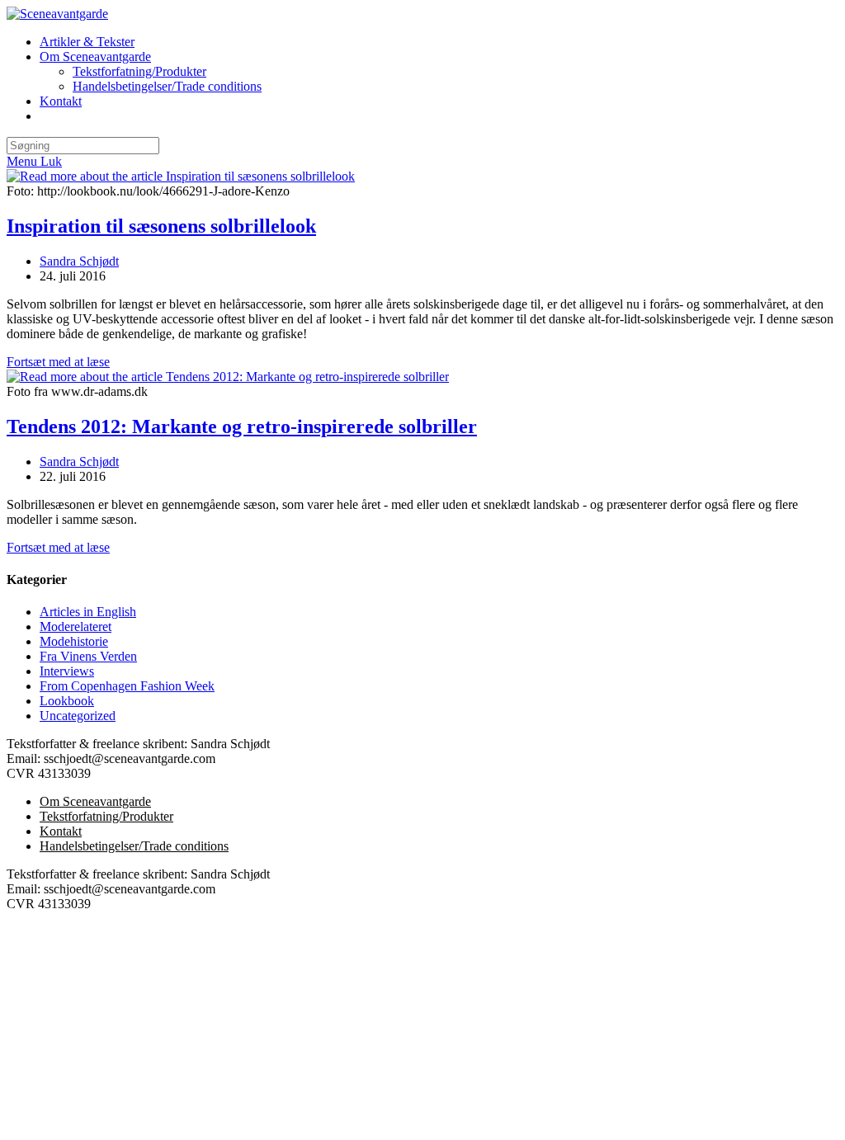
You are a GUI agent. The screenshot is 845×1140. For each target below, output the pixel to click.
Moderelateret (75, 626)
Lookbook (67, 701)
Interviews (67, 671)
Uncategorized (78, 716)
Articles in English (88, 612)
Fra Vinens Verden (88, 656)
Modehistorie (74, 641)
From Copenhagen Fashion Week (127, 686)
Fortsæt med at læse (58, 362)
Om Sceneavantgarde (95, 801)
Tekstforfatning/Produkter (106, 816)
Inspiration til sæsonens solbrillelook (161, 226)
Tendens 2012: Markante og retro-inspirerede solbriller (242, 426)
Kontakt (61, 831)
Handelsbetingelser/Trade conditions (134, 846)
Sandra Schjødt (79, 261)
